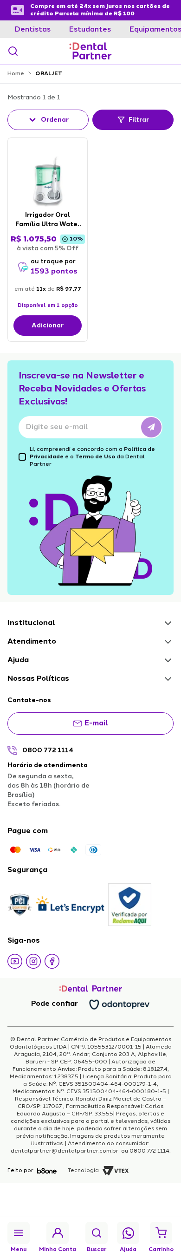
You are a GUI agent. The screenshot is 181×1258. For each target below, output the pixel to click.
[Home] (90, 51)
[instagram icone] (33, 961)
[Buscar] (13, 51)
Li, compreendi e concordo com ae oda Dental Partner (92, 457)
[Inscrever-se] (151, 427)
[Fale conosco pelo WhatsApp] (128, 1233)
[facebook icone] (52, 961)
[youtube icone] (14, 961)
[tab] (32, 29)
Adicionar (48, 325)
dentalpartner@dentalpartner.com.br (65, 1151)
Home (15, 74)
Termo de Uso (95, 457)
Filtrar (139, 120)
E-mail (96, 723)
